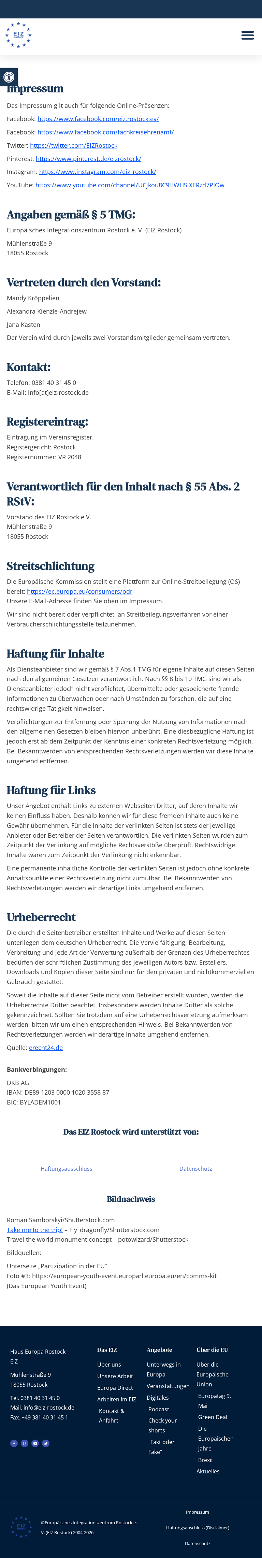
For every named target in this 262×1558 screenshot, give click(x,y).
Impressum (197, 1512)
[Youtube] (35, 1443)
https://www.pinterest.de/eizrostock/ (88, 159)
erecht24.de (46, 1047)
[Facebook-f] (14, 1443)
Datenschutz (195, 1168)
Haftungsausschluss (66, 1168)
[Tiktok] (45, 1443)
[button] (9, 77)
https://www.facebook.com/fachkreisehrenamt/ (106, 132)
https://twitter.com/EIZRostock (73, 145)
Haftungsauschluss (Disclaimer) (197, 1528)
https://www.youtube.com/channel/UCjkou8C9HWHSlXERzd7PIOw (129, 185)
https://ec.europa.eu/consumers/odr (79, 591)
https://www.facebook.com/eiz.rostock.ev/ (98, 119)
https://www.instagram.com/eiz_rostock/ (97, 172)
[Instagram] (24, 1443)
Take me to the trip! (35, 1230)
